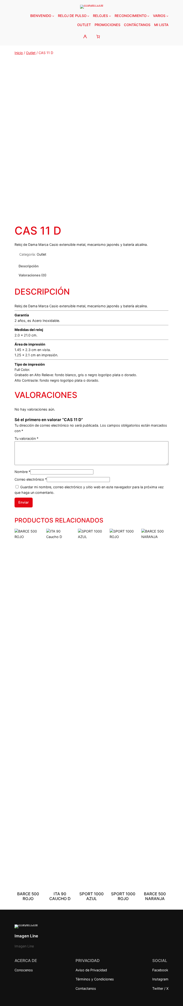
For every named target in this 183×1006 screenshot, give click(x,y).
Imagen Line (26, 936)
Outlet (31, 53)
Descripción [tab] (29, 266)
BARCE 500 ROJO (28, 896)
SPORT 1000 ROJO (123, 896)
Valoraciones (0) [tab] (32, 275)
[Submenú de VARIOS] (167, 16)
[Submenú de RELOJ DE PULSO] (88, 16)
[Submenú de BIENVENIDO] (53, 16)
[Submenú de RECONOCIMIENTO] (148, 16)
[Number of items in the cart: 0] (98, 36)
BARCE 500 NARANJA (155, 896)
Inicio (19, 53)
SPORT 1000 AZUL (91, 896)
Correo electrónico (31, 479)
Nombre (22, 472)
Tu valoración (26, 438)
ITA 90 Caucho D (60, 896)
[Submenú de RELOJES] (110, 16)
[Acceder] (85, 36)
